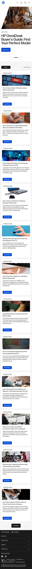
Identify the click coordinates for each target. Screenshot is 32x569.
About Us (3, 536)
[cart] (21, 3)
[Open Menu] (29, 3)
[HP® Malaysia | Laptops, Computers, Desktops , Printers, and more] (3, 3)
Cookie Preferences (20, 562)
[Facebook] (2, 556)
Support (3, 544)
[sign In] (25, 3)
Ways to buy (4, 540)
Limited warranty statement (7, 562)
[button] (10, 57)
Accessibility (20, 559)
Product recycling (11, 559)
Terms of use (12, 560)
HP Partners (4, 549)
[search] (17, 3)
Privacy (5, 560)
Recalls (3, 559)
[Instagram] (6, 556)
